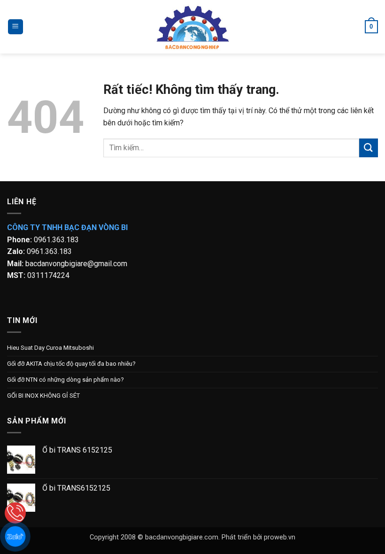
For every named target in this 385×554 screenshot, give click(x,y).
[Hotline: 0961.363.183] (15, 512)
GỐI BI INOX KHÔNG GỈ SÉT (43, 395)
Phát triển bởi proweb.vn (258, 537)
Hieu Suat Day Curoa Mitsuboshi (50, 347)
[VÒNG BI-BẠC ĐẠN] (192, 27)
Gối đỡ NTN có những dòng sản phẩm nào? (65, 379)
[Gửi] (368, 147)
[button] (15, 27)
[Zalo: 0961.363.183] (15, 536)
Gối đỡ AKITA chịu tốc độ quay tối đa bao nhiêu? (71, 363)
